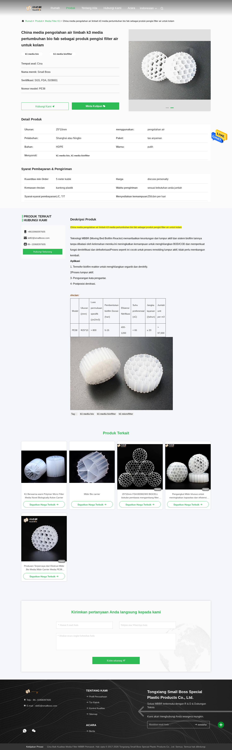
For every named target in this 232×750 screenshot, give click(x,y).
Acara (131, 8)
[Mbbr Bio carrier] (92, 467)
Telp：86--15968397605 (38, 700)
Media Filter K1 (52, 21)
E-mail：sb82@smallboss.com (41, 705)
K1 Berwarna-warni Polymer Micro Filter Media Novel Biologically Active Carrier (44, 496)
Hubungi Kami (43, 106)
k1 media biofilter (106, 414)
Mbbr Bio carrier (92, 494)
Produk (70, 8)
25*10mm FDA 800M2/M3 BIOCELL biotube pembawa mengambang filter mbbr (140, 496)
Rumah (55, 8)
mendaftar (202, 725)
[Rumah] (34, 8)
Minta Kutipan (94, 106)
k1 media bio (87, 414)
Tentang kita (89, 8)
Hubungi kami (112, 8)
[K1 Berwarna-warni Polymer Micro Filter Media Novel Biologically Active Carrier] (44, 467)
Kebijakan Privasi (34, 746)
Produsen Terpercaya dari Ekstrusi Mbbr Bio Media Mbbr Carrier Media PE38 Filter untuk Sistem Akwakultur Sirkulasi (44, 568)
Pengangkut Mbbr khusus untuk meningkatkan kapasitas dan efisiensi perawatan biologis (188, 496)
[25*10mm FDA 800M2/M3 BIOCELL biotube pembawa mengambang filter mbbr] (140, 466)
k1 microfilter (126, 414)
